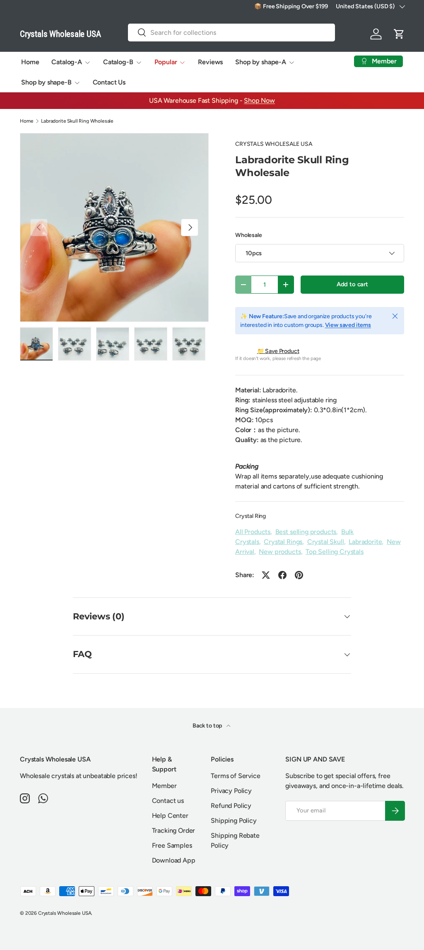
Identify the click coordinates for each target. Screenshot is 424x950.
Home (30, 62)
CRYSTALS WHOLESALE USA (273, 143)
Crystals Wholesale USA (64, 913)
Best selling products (306, 532)
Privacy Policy (231, 791)
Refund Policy (231, 806)
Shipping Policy (234, 820)
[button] (399, 34)
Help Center (170, 815)
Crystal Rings (283, 542)
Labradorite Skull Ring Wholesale (77, 120)
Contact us (168, 801)
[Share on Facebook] (282, 575)
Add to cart (352, 284)
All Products (252, 532)
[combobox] (231, 32)
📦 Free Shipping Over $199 (291, 6)
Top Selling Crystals (335, 552)
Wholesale (248, 235)
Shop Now (259, 100)
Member (164, 786)
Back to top (208, 725)
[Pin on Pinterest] (299, 575)
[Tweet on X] (266, 575)
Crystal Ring (250, 516)
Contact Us (109, 82)
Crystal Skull (325, 542)
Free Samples (172, 845)
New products (280, 552)
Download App (173, 860)
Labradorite (365, 542)
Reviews (210, 62)
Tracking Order (173, 830)
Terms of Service (235, 776)
